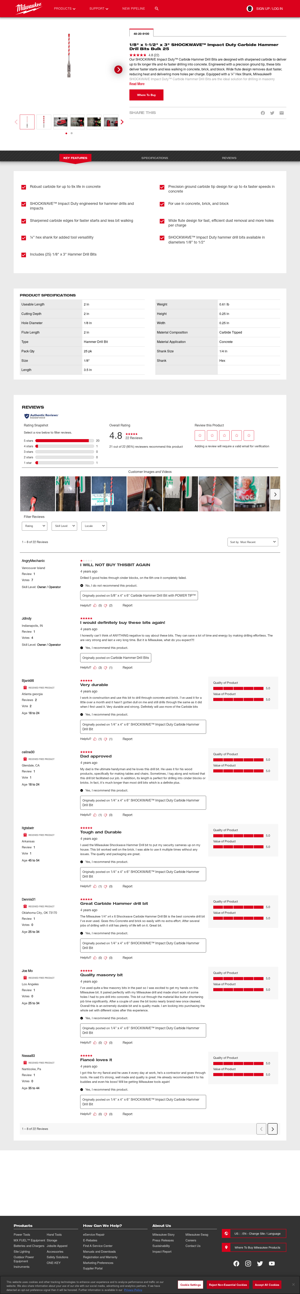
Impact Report (161, 1251)
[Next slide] (118, 69)
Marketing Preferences (98, 1263)
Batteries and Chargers (29, 1246)
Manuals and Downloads (99, 1251)
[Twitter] (260, 1263)
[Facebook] (236, 1263)
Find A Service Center (97, 1246)
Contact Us (193, 1246)
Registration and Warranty (100, 1257)
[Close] (293, 1284)
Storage (52, 1240)
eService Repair (93, 1234)
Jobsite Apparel (57, 1246)
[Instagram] (248, 1263)
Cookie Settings (190, 1284)
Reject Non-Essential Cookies (228, 1284)
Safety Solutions (57, 1257)
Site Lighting (22, 1251)
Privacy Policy (133, 1290)
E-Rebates (90, 1240)
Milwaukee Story (163, 1234)
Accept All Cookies (267, 1284)
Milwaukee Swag (197, 1234)
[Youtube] (271, 1263)
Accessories (55, 1251)
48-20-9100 (141, 33)
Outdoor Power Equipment (24, 1259)
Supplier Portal (92, 1268)
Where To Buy (146, 95)
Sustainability (161, 1246)
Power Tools (22, 1234)
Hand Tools (54, 1234)
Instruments (22, 1267)
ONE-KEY (54, 1263)
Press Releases (163, 1240)
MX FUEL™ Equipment (29, 1240)
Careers (191, 1240)
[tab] (66, 133)
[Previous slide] (16, 122)
